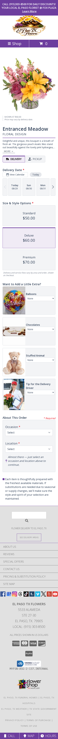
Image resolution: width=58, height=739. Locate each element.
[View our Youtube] (55, 595)
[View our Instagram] (14, 595)
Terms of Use (29, 725)
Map (30, 736)
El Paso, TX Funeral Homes (21, 697)
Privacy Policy (14, 720)
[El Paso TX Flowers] (29, 34)
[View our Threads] (20, 595)
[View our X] (43, 595)
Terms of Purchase (38, 720)
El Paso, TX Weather (14, 708)
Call (10, 736)
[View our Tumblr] (31, 595)
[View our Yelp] (49, 595)
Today (35, 174)
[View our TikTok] (26, 595)
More (7, 151)
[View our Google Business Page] (8, 595)
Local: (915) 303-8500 (29, 626)
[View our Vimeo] (37, 595)
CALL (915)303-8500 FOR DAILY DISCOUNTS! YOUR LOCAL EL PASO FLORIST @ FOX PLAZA (29, 7)
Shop (16, 43)
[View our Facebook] (2, 595)
